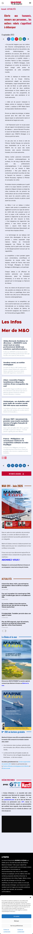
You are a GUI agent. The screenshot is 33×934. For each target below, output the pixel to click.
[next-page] (5, 458)
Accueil (3, 9)
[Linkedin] (24, 39)
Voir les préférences (16, 925)
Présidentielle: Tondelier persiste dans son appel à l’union (16, 614)
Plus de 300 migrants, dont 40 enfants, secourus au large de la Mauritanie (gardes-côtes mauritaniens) (15, 623)
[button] (30, 897)
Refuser (16, 921)
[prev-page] (3, 458)
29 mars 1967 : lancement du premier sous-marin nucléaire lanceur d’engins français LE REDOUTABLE (16, 422)
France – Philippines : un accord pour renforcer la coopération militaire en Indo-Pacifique (16, 442)
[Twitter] (12, 39)
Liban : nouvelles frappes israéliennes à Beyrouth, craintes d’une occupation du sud (15, 383)
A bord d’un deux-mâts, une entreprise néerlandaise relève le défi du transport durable (15, 585)
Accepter (16, 916)
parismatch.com (9, 799)
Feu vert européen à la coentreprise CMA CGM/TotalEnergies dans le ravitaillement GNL (16, 595)
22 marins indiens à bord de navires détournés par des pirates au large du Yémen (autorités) (15, 605)
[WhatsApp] (20, 39)
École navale (6, 768)
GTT (23, 802)
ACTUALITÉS (11, 9)
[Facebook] (8, 39)
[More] (28, 39)
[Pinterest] (16, 39)
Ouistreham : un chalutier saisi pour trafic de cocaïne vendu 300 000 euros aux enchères (16, 403)
